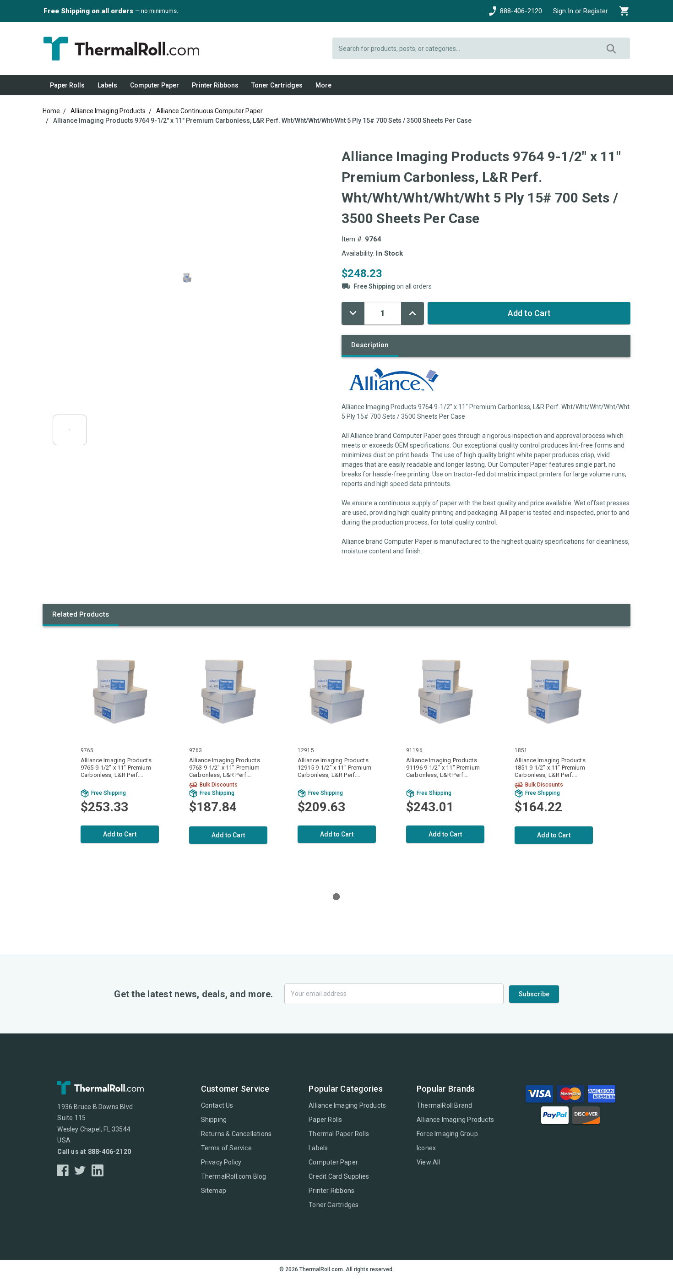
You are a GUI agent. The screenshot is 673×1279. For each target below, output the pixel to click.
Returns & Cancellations (236, 1133)
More (323, 85)
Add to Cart (119, 834)
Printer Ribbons (215, 85)
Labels (107, 85)
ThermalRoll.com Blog (233, 1176)
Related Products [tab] (80, 614)
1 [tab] (336, 896)
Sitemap (213, 1190)
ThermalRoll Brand (444, 1105)
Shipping (214, 1119)
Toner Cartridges (277, 85)
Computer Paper (154, 85)
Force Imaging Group (447, 1133)
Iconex (426, 1148)
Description (370, 345)
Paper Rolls (67, 85)
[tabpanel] (119, 757)
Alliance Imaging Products (347, 1105)
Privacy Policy (221, 1162)
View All (428, 1162)
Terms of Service (226, 1148)
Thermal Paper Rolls (339, 1133)
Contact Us (217, 1105)
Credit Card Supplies (339, 1176)
